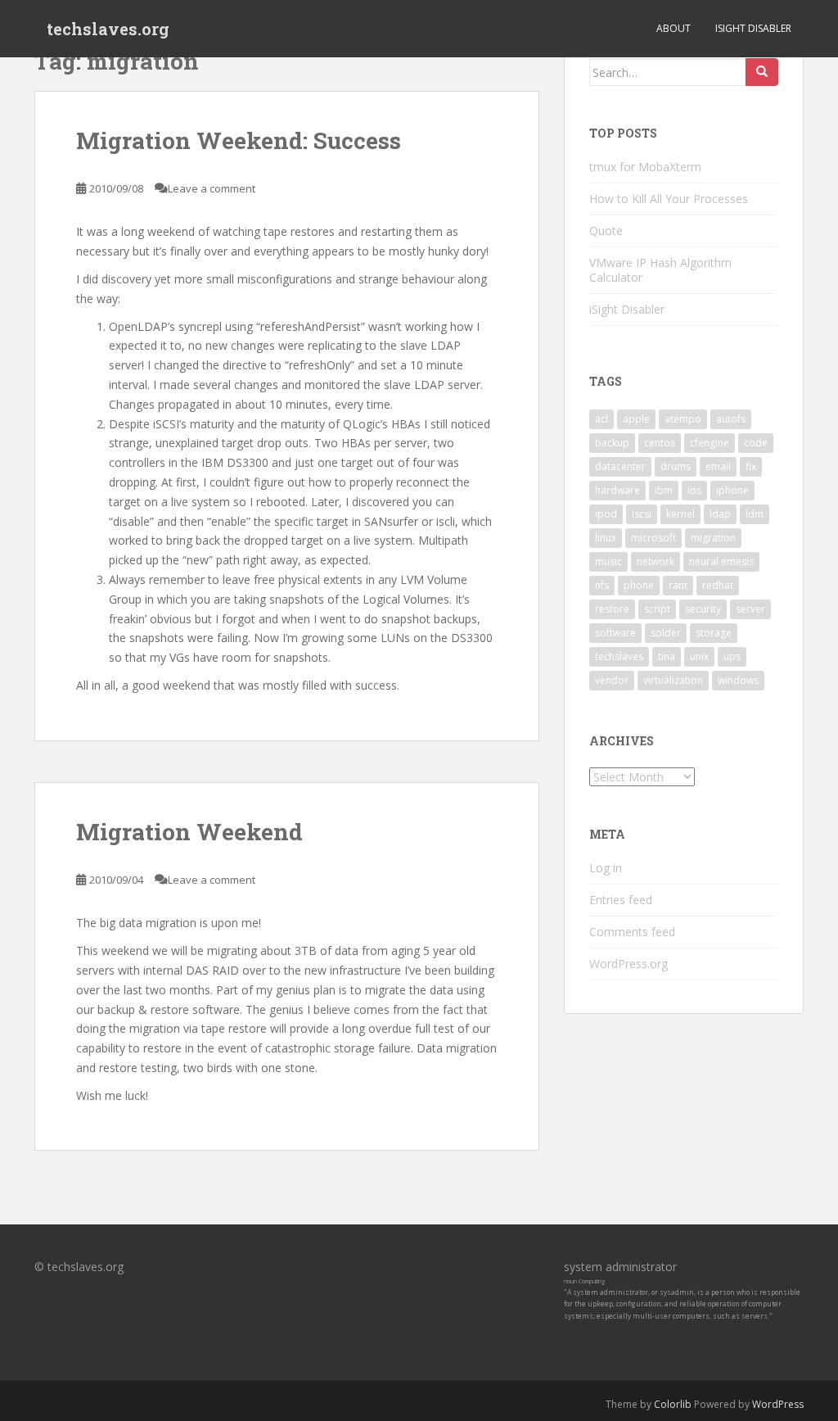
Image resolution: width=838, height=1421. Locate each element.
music (608, 561)
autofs (731, 419)
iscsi (641, 514)
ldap (720, 514)
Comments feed (632, 931)
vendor (611, 680)
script (657, 609)
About (673, 28)
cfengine (709, 443)
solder (666, 633)
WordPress (778, 1404)
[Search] (762, 72)
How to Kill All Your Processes (668, 198)
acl (601, 419)
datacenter (620, 466)
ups (732, 656)
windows (738, 680)
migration (713, 538)
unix (699, 656)
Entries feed (620, 899)
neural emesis (721, 561)
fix (751, 466)
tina (666, 656)
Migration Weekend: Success (238, 140)
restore (612, 609)
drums (675, 466)
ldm (755, 514)
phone (639, 585)
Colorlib (673, 1404)
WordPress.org (628, 963)
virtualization (673, 680)
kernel (680, 514)
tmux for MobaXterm (645, 166)
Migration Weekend (189, 832)
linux (605, 538)
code (756, 443)
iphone (732, 490)
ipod (606, 514)
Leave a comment (211, 188)
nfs (602, 585)
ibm (664, 490)
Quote (606, 230)
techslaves (619, 656)
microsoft (653, 538)
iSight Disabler (753, 28)
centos (659, 443)
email (718, 466)
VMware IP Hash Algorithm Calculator (660, 270)
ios (694, 490)
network (655, 561)
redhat (717, 585)
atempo (683, 419)
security (703, 609)
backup (612, 443)
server (750, 609)
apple (636, 419)
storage (714, 633)
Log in (605, 868)
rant (678, 585)
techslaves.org (108, 28)
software (615, 633)
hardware (617, 490)
